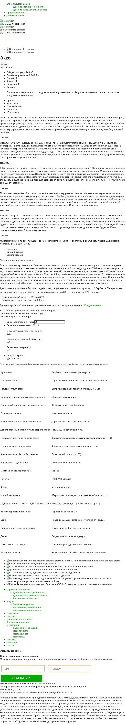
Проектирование (15, 12)
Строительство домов (18, 3)
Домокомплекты (15, 15)
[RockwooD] (7, 21)
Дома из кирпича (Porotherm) (28, 6)
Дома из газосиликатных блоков (30, 9)
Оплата (11, 616)
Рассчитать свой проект (26, 598)
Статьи (10, 645)
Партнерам (19, 636)
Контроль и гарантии (18, 622)
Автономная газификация (27, 607)
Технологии (13, 613)
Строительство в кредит (19, 619)
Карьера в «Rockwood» (25, 628)
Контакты (11, 639)
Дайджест (12, 642)
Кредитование (92, 305)
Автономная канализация (27, 610)
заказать (4, 137)
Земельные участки (23, 604)
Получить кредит (15, 355)
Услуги (10, 601)
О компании (13, 625)
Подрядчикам (20, 630)
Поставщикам (20, 633)
